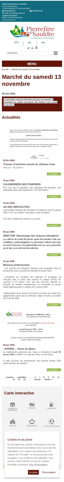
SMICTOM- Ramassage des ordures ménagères (31, 235)
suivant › (37, 379)
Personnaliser (49, 472)
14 (24, 379)
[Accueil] (32, 39)
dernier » (48, 379)
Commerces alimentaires (12, 409)
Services (12, 426)
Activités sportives (51, 426)
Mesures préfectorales (16, 265)
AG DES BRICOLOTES (16, 207)
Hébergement (32, 426)
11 (58, 377)
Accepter (33, 472)
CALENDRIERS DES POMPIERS (22, 184)
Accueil (5, 69)
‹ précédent (21, 377)
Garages (32, 408)
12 (14, 379)
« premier (9, 377)
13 (19, 379)
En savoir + (54, 174)
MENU (32, 63)
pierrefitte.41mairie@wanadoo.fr (13, 13)
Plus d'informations (38, 464)
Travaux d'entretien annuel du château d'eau (29, 164)
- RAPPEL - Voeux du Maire (19, 348)
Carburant (51, 408)
